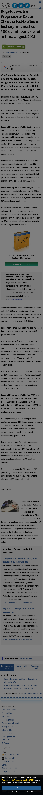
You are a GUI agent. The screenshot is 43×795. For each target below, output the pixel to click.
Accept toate (21, 788)
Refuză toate (31, 792)
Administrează (11, 792)
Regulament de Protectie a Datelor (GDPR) (18, 780)
